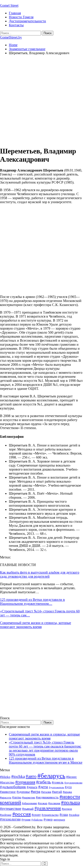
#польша (70, 802)
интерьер (59, 819)
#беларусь (51, 775)
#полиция (54, 803)
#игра (35, 791)
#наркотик (28, 797)
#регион (67, 808)
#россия (21, 814)
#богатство (7, 782)
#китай (57, 792)
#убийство (37, 819)
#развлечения (48, 808)
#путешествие (10, 808)
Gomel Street (9, 5)
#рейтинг (6, 814)
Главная (15, 13)
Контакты (16, 25)
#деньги (32, 787)
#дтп (68, 787)
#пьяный (28, 808)
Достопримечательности (27, 21)
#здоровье (23, 792)
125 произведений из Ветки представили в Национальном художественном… (32, 602)
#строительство (50, 814)
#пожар (42, 803)
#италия (46, 792)
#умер (48, 819)
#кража (67, 792)
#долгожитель (56, 787)
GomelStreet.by (11, 37)
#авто (31, 776)
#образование (29, 803)
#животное (8, 792)
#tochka (18, 776)
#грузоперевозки (73, 782)
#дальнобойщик (13, 787)
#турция (26, 819)
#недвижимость (47, 797)
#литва (16, 797)
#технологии (10, 819)
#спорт (36, 814)
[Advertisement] (41, 100)
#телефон (74, 814)
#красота (5, 797)
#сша (64, 814)
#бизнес (71, 777)
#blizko (5, 777)
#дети (43, 787)
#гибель (43, 782)
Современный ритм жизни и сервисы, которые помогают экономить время (35, 625)
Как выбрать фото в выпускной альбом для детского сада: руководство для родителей (39, 574)
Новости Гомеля (21, 17)
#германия (25, 781)
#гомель (58, 782)
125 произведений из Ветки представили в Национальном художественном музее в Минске (45, 760)
